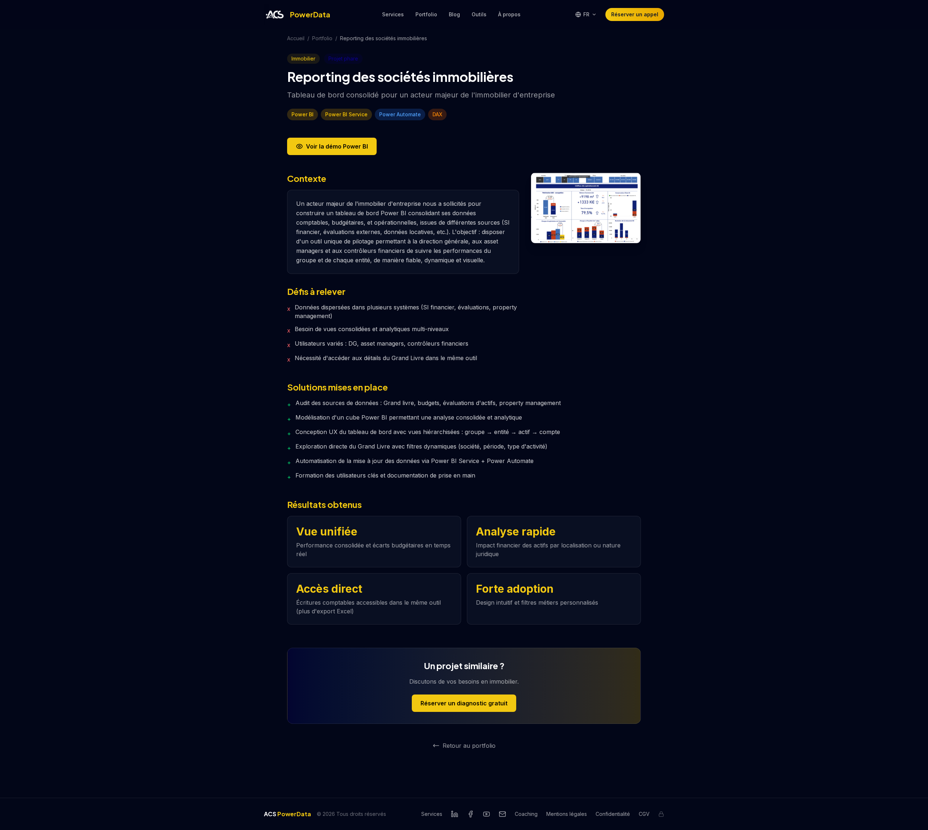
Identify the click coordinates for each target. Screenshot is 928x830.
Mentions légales (566, 814)
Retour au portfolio (469, 745)
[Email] (502, 814)
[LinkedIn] (454, 814)
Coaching (526, 814)
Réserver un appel (634, 14)
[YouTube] (486, 814)
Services (393, 14)
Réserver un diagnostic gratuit (464, 703)
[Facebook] (470, 814)
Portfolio (426, 14)
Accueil (295, 38)
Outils (479, 14)
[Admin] (661, 814)
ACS (287, 814)
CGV (644, 814)
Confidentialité (613, 814)
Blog (454, 14)
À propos (509, 14)
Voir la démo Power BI (337, 146)
